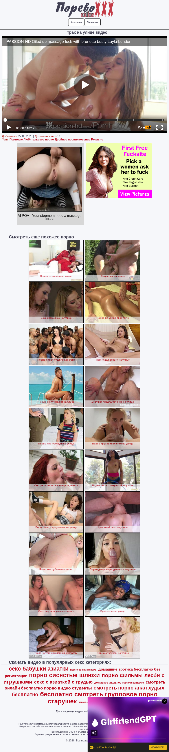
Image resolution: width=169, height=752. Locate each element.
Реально (97, 139)
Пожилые (16, 139)
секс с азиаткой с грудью (63, 682)
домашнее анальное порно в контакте (119, 682)
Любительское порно (39, 139)
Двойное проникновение (72, 139)
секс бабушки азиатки (38, 668)
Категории (76, 22)
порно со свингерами (83, 669)
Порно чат (92, 22)
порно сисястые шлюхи (64, 675)
